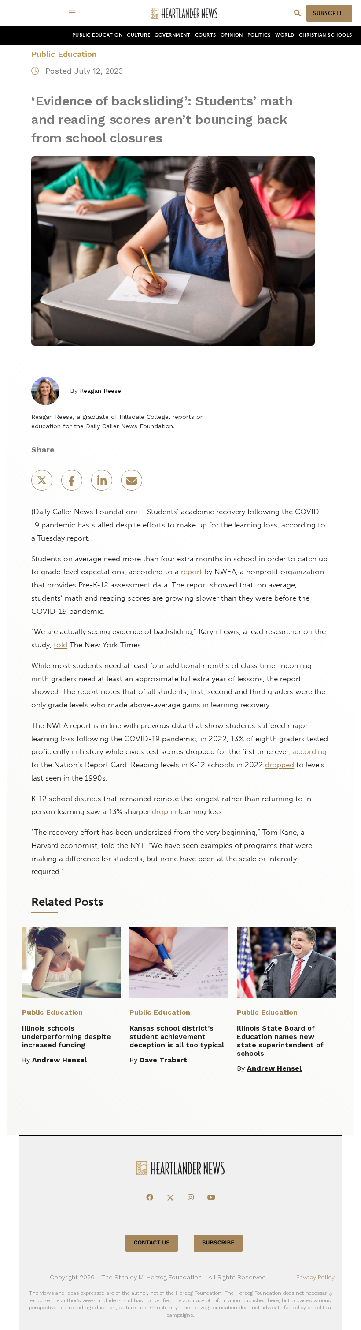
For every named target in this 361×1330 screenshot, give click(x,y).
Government (172, 35)
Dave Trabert (163, 1060)
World (285, 35)
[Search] (297, 13)
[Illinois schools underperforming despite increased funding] (71, 962)
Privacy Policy (315, 1277)
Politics (259, 35)
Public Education (97, 35)
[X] (170, 1197)
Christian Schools (325, 35)
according (309, 751)
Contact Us (152, 1243)
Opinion (232, 35)
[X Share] (42, 483)
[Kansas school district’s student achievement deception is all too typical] (178, 962)
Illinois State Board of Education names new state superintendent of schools (280, 1040)
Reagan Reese (100, 390)
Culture (138, 35)
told (60, 644)
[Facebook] (150, 1197)
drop (160, 811)
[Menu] (73, 13)
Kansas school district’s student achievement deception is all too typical (176, 1036)
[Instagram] (190, 1197)
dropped (279, 764)
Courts (205, 35)
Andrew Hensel (59, 1060)
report (191, 571)
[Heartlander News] (184, 13)
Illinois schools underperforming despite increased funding (66, 1036)
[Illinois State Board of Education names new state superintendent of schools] (286, 962)
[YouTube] (211, 1197)
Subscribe (329, 13)
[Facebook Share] (72, 483)
